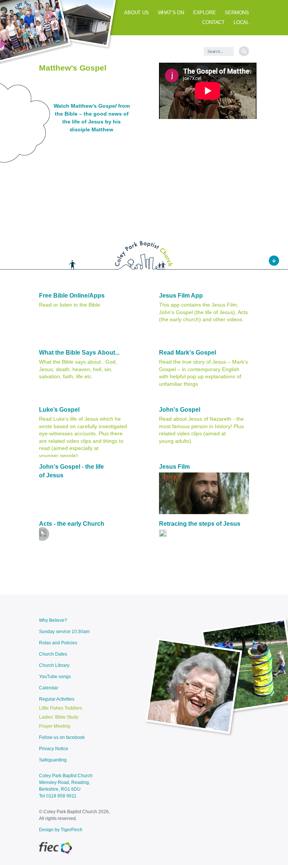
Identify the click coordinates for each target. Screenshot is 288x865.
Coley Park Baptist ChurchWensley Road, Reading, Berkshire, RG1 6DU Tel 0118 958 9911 (66, 786)
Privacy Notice (53, 748)
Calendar (48, 687)
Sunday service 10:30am (64, 631)
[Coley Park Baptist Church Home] (144, 268)
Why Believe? (53, 620)
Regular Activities (56, 699)
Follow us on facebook (62, 737)
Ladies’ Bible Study (58, 717)
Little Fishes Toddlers (60, 708)
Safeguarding (53, 760)
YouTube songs (55, 676)
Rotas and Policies (58, 642)
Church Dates (53, 654)
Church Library (54, 665)
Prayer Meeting (54, 726)
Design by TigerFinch (60, 829)
